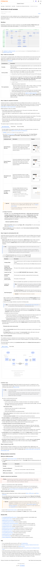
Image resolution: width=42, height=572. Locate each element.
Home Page (2, 6)
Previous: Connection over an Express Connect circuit (10, 560)
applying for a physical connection (9, 51)
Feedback (22, 565)
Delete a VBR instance (30, 493)
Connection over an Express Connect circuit (22, 6)
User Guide (13, 6)
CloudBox (4, 132)
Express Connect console (7, 52)
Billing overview (16, 387)
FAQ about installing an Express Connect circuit (29, 544)
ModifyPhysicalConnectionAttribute (8, 528)
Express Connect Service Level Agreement (19, 130)
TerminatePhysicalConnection (7, 532)
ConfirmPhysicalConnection (7, 525)
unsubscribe (12, 506)
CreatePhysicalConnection (7, 518)
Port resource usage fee (31, 504)
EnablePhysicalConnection (7, 526)
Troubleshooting (25, 543)
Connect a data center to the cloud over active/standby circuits (20, 489)
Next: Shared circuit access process (35, 560)
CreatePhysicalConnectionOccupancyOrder (10, 523)
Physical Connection (10, 134)
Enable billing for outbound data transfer (8, 106)
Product (39, 13)
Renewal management (13, 505)
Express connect (22, 546)
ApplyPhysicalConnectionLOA (7, 520)
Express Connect (8, 6)
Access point (10, 60)
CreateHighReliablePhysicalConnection (9, 517)
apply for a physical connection (31, 93)
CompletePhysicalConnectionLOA (8, 521)
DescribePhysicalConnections (7, 529)
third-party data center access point (32, 304)
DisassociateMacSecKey (6, 537)
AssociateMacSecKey (6, 535)
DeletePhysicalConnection (7, 534)
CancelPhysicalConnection (7, 531)
